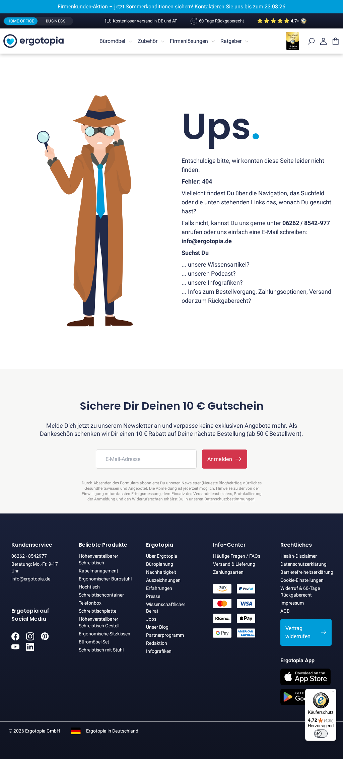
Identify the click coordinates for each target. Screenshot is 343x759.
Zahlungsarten (228, 572)
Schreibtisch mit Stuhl (101, 649)
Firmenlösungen (189, 41)
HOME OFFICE (21, 21)
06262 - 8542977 (29, 556)
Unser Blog (157, 627)
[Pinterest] (45, 638)
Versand (320, 291)
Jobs (151, 619)
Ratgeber (231, 41)
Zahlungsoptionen (282, 291)
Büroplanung (159, 564)
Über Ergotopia (161, 556)
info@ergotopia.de (30, 578)
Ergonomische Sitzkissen (104, 633)
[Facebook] (15, 638)
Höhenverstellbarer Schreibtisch (98, 559)
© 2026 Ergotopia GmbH (34, 731)
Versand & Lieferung (234, 564)
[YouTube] (15, 649)
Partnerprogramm (165, 635)
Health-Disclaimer (298, 556)
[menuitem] (116, 41)
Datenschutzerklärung (303, 564)
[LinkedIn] (30, 649)
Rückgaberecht (228, 300)
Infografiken (159, 651)
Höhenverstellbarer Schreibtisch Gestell (99, 622)
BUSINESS (55, 21)
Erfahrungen (159, 588)
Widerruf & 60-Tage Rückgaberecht (300, 591)
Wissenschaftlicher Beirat (165, 608)
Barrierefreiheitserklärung (306, 572)
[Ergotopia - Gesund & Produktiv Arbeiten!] (33, 41)
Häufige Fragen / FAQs (236, 556)
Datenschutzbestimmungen (229, 499)
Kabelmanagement (98, 570)
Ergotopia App (297, 660)
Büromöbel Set (94, 641)
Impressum (292, 603)
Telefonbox (90, 603)
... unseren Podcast (207, 273)
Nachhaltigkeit (161, 572)
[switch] (321, 734)
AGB (285, 611)
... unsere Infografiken (211, 282)
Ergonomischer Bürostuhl (105, 578)
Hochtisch (89, 587)
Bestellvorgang (236, 291)
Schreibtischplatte (97, 611)
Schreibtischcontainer (101, 595)
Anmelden (221, 459)
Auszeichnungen (163, 580)
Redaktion (156, 643)
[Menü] (332, 693)
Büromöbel (112, 41)
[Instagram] (30, 638)
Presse (153, 596)
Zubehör (147, 41)
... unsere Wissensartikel (214, 264)
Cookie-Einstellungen (302, 580)
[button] (306, 632)
